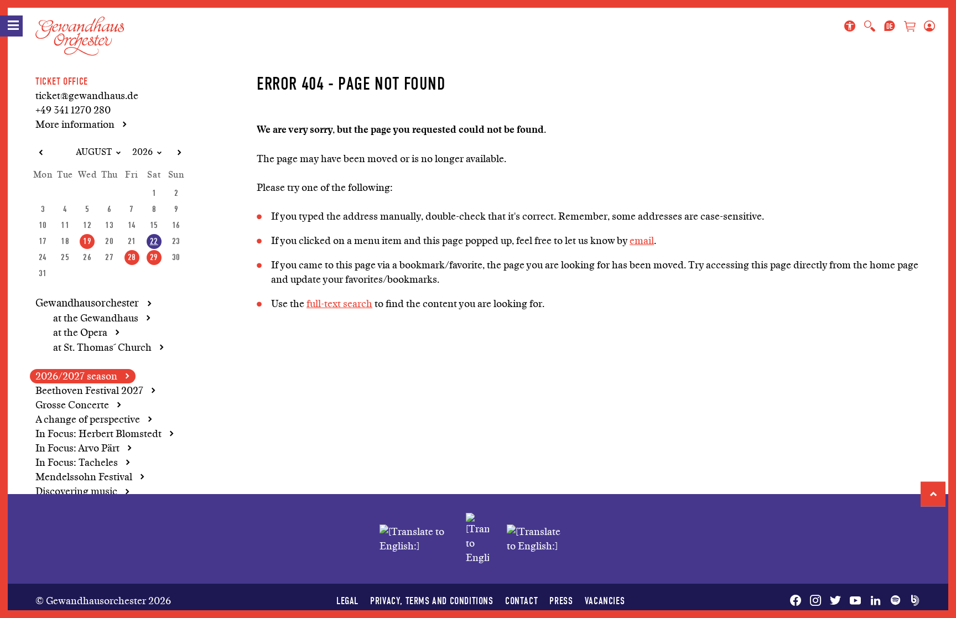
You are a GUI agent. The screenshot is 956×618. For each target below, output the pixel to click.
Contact (521, 600)
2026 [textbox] (142, 152)
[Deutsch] (890, 26)
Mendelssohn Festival (83, 477)
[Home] (79, 27)
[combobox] (89, 152)
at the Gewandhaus (95, 318)
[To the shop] (909, 27)
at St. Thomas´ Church (102, 347)
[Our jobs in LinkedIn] (875, 601)
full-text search (339, 303)
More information (75, 124)
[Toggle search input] (870, 26)
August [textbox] (94, 152)
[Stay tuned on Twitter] (835, 601)
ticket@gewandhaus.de (86, 95)
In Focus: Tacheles (76, 462)
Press (561, 600)
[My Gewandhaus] (927, 26)
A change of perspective (87, 419)
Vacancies (605, 600)
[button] (933, 493)
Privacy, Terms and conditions (431, 600)
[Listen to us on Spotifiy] (895, 601)
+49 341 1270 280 (73, 110)
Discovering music (76, 491)
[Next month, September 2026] (179, 153)
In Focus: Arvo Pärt (77, 448)
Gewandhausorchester (87, 303)
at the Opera (80, 332)
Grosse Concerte (72, 405)
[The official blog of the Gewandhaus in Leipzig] (913, 601)
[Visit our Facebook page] (798, 601)
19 (87, 241)
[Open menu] (11, 26)
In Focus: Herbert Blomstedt (98, 433)
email (642, 240)
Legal (347, 600)
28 (132, 257)
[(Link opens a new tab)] (477, 539)
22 (154, 241)
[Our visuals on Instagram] (815, 601)
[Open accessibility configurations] (852, 26)
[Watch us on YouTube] (855, 601)
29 (154, 257)
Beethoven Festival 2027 (89, 390)
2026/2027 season (76, 376)
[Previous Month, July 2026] (40, 153)
